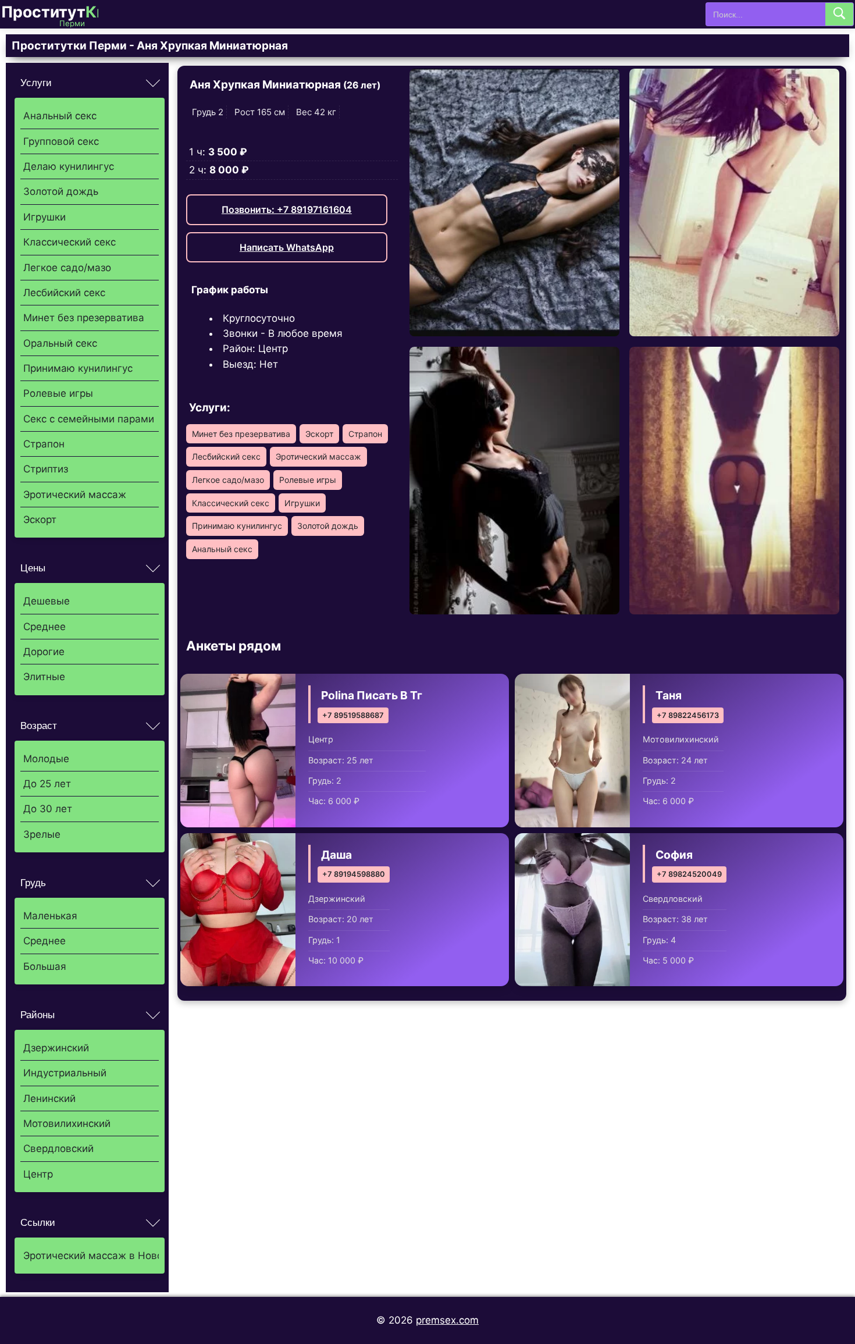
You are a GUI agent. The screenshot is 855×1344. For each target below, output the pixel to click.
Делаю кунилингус (68, 166)
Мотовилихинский (67, 1123)
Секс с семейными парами (88, 419)
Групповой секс (61, 141)
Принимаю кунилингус (78, 368)
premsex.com (447, 1320)
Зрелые (41, 834)
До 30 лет (47, 809)
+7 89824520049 (689, 874)
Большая (44, 966)
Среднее (44, 626)
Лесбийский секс (64, 292)
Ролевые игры (58, 393)
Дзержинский (56, 1048)
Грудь (33, 882)
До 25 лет (47, 784)
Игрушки (44, 217)
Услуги (36, 82)
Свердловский (58, 1148)
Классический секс (69, 242)
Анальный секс (60, 116)
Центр (38, 1174)
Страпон (44, 444)
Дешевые (46, 601)
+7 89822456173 (688, 715)
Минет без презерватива (83, 317)
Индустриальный (64, 1073)
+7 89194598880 (353, 874)
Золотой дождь (60, 191)
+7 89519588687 (353, 715)
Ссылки (37, 1222)
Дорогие (44, 651)
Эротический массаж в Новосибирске (91, 1255)
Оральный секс (60, 343)
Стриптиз (45, 469)
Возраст (38, 725)
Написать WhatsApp (287, 247)
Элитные (44, 676)
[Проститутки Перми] (59, 14)
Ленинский (49, 1098)
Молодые (46, 759)
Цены (32, 568)
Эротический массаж (74, 494)
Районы (37, 1015)
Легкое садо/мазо (67, 267)
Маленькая (50, 916)
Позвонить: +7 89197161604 (287, 209)
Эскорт (39, 519)
